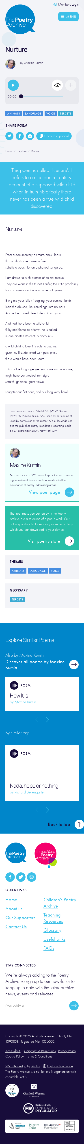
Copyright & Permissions (40, 1051)
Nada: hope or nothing (34, 785)
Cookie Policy (14, 1056)
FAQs (48, 948)
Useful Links (54, 939)
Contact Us (16, 927)
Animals (13, 113)
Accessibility (13, 1051)
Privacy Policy (67, 1051)
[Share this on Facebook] (20, 136)
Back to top (59, 824)
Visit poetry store (44, 541)
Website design (15, 1066)
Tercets (65, 113)
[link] (13, 85)
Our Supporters (20, 918)
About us (13, 909)
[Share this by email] (30, 136)
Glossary (52, 930)
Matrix (35, 1066)
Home (11, 900)
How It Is (19, 695)
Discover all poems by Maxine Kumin (35, 664)
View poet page (44, 492)
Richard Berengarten (30, 792)
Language (33, 113)
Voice (50, 113)
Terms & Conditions (39, 1056)
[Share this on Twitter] (9, 136)
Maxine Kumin (33, 63)
